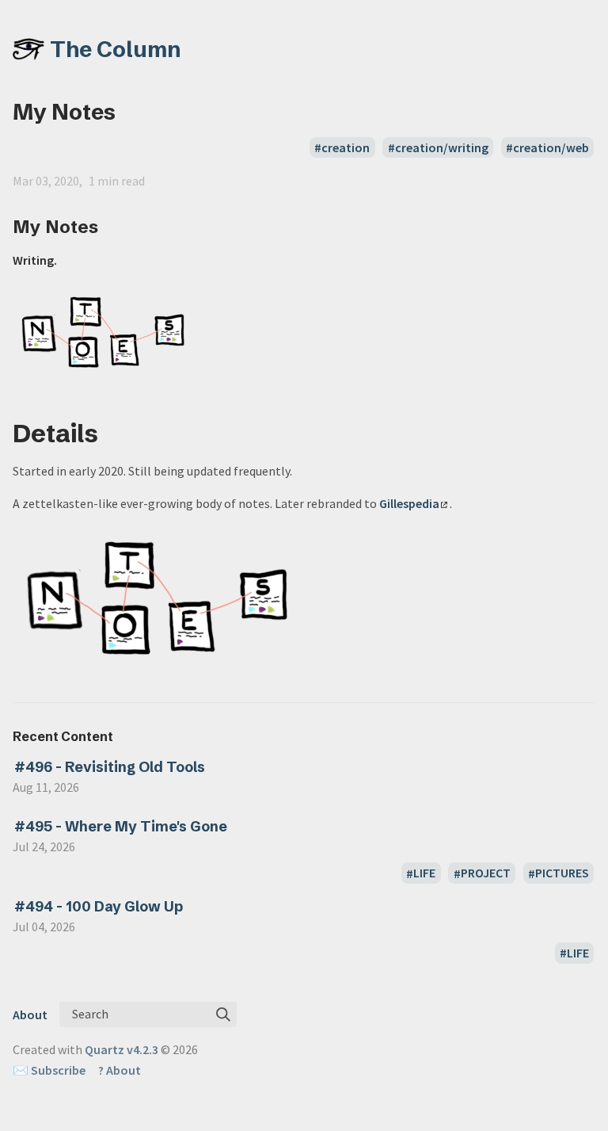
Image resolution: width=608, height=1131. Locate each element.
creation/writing (441, 147)
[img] (223, 1014)
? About (119, 1070)
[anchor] (112, 226)
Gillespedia (409, 503)
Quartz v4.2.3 (121, 1049)
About (30, 1014)
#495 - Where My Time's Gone (120, 826)
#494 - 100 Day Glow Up (98, 906)
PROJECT (486, 873)
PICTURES (562, 873)
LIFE (424, 873)
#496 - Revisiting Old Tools (109, 767)
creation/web (551, 147)
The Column (115, 49)
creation (345, 147)
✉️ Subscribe (49, 1070)
